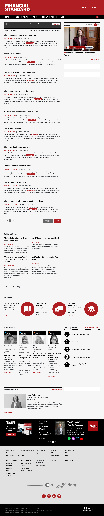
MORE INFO (7, 315)
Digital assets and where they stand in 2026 (39, 355)
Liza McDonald (33, 395)
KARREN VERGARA (9, 244)
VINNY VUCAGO (36, 263)
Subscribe (84, 8)
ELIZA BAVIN (35, 242)
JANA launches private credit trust (45, 238)
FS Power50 (16, 17)
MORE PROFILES (57, 389)
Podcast (45, 17)
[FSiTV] (96, 24)
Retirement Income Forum (81, 334)
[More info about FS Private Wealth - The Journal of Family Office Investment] (60, 428)
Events (25, 17)
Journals (35, 17)
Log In (94, 8)
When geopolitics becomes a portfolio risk (10, 357)
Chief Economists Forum (81, 349)
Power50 (75, 342)
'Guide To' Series (11, 303)
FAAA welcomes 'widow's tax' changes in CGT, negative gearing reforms (17, 259)
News (7, 17)
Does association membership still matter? (25, 357)
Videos (53, 17)
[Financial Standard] (18, 7)
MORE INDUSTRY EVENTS (92, 327)
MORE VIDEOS (95, 59)
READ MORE (7, 372)
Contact (61, 17)
